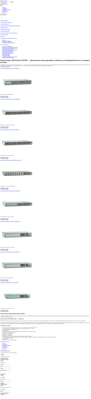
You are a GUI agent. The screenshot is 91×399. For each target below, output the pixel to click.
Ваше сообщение (3, 370)
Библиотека (5, 10)
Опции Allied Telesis (6, 55)
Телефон (1, 368)
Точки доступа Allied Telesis (8, 51)
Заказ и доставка (5, 11)
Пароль (1, 381)
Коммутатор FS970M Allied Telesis (10, 68)
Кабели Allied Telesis (6, 54)
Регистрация (5, 0)
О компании (5, 8)
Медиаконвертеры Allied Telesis (8, 52)
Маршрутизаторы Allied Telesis (8, 49)
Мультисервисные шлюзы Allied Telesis (10, 50)
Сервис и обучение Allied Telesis (8, 57)
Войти (1, 0)
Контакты (4, 12)
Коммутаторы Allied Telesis (7, 41)
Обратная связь (3, 350)
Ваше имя (2, 364)
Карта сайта (8, 350)
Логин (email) (2, 389)
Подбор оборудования (6, 9)
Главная (4, 7)
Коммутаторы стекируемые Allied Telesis (10, 48)
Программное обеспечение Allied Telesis (10, 56)
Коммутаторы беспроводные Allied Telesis (10, 47)
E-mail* (1, 366)
